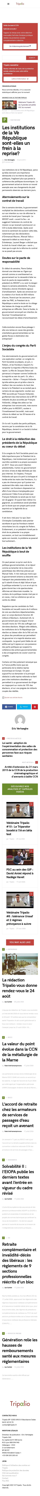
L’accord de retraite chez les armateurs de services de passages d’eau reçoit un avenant (19, 1115)
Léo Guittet (8, 1002)
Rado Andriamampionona (13, 1066)
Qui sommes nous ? (9, 1476)
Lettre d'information (19, 79)
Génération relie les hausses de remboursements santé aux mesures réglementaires (19, 1350)
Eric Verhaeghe (10, 160)
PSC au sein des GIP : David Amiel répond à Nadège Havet (19, 873)
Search (32, 58)
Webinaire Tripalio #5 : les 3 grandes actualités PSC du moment (27, 105)
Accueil (4, 111)
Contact (5, 1478)
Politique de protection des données (15, 1471)
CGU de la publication (10, 1473)
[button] (12, 698)
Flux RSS (5, 1481)
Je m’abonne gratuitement (19, 46)
